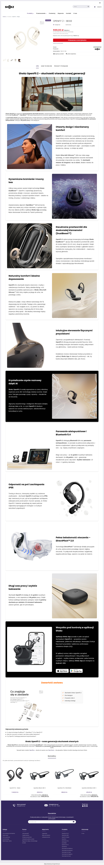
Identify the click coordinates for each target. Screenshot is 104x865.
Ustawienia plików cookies (28, 839)
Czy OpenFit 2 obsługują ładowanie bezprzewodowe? (21, 736)
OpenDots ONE (65, 835)
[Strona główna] (9, 7)
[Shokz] (97, 49)
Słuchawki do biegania (67, 854)
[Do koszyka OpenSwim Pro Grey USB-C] (89, 762)
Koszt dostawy (6, 839)
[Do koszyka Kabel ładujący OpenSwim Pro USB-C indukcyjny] (64, 762)
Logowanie (44, 833)
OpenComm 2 (65, 844)
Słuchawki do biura (66, 856)
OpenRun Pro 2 (65, 833)
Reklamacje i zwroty (7, 841)
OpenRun (32, 750)
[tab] (37, 66)
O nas (83, 833)
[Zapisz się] (73, 821)
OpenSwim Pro (65, 841)
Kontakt (24, 843)
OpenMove (64, 846)
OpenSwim (51, 750)
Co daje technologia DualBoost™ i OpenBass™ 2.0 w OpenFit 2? (24, 732)
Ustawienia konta (46, 837)
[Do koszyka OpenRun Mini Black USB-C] (39, 762)
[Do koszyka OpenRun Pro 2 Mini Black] (14, 762)
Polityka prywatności (27, 837)
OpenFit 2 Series (65, 837)
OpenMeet (64, 843)
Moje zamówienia (46, 835)
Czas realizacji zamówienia (9, 833)
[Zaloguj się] (99, 2)
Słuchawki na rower (66, 852)
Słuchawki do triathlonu (67, 848)
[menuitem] (30, 13)
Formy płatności (6, 837)
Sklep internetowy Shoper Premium (52, 864)
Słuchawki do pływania (67, 850)
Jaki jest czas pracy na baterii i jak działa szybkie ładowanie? (23, 734)
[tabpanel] (52, 411)
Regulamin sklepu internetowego (29, 841)
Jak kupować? (25, 833)
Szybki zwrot (5, 835)
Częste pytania (25, 835)
